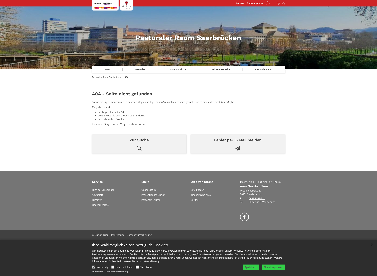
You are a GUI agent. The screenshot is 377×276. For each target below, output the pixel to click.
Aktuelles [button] (140, 69)
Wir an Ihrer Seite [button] (221, 69)
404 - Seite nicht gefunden (122, 94)
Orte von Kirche (202, 182)
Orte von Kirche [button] (178, 69)
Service (97, 182)
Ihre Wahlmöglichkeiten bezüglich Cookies (130, 245)
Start (107, 69)
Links (145, 182)
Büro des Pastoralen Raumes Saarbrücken (260, 184)
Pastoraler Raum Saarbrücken (106, 77)
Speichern (251, 267)
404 (126, 77)
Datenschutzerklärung (145, 261)
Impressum (97, 271)
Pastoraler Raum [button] (263, 69)
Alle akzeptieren (273, 267)
